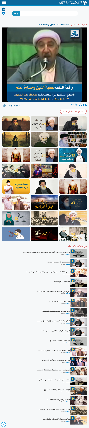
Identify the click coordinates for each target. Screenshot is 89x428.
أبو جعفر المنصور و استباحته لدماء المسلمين (57, 389)
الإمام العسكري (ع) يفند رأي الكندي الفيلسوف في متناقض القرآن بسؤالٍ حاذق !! (46, 252)
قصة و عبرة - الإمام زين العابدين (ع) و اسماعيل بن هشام (53, 321)
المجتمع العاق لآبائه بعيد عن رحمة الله (58, 262)
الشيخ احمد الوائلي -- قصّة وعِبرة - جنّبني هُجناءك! (55, 331)
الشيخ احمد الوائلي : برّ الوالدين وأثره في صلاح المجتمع (54, 350)
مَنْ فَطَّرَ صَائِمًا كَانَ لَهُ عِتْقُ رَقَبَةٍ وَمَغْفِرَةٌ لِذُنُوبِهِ (56, 419)
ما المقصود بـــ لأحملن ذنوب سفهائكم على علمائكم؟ (54, 380)
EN (3, 9)
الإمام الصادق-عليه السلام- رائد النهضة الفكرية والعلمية (53, 370)
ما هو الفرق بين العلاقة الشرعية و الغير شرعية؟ (56, 311)
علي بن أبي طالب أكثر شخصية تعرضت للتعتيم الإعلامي (53, 291)
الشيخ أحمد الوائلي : (78, 24)
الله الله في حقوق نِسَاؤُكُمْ (62, 281)
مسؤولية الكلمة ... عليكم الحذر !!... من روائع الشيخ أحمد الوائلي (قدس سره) (48, 272)
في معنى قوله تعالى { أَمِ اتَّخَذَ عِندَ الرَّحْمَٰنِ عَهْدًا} (56, 360)
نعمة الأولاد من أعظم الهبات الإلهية (59, 301)
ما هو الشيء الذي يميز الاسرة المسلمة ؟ (58, 399)
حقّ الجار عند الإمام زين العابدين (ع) (60, 340)
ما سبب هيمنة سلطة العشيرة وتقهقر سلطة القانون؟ (54, 409)
